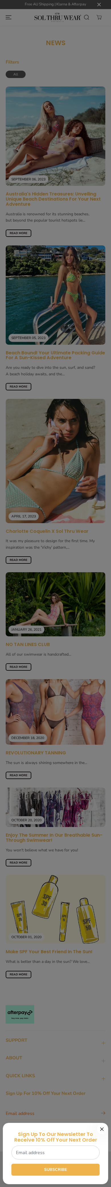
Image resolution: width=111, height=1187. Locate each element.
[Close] (102, 1129)
